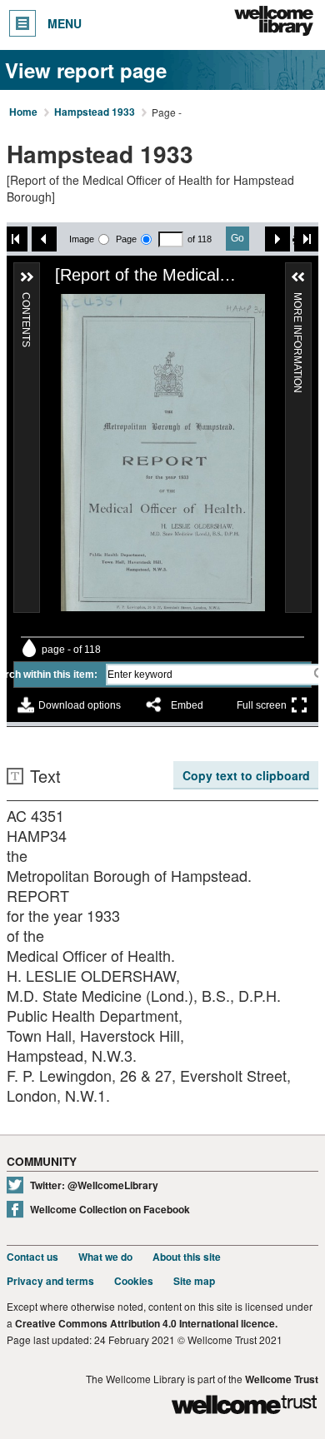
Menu (65, 23)
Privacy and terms (50, 1281)
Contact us (32, 1257)
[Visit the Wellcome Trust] (244, 1407)
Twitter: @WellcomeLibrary (94, 1185)
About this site (186, 1257)
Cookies (133, 1281)
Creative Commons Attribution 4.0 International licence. (146, 1324)
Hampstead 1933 (94, 112)
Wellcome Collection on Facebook (110, 1209)
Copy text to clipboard (246, 775)
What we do (105, 1257)
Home (23, 112)
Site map (194, 1281)
